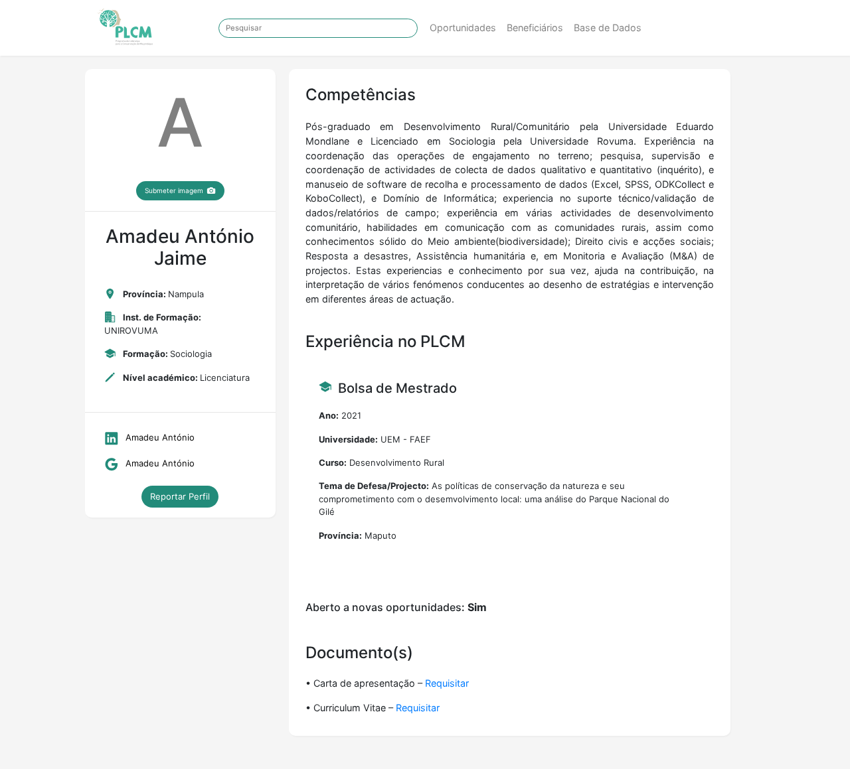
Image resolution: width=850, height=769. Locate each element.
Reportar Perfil (180, 496)
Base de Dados (607, 27)
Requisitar (447, 683)
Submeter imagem (174, 190)
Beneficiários (535, 27)
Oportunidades (463, 27)
